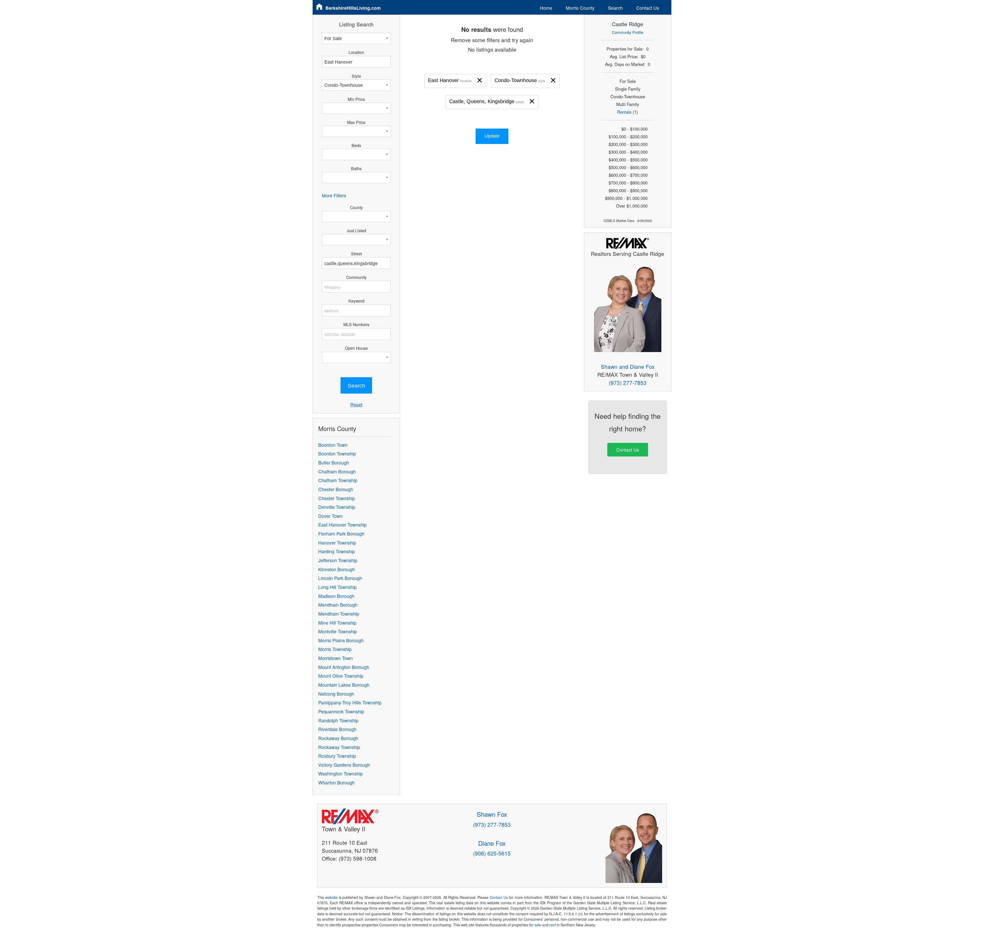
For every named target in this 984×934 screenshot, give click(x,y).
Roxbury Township (337, 756)
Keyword (356, 301)
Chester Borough (335, 489)
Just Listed (356, 230)
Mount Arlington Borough (343, 667)
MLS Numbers (356, 324)
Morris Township (335, 649)
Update (492, 136)
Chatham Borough (337, 471)
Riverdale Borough (337, 729)
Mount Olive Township (340, 676)
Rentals (624, 112)
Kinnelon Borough (336, 569)
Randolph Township (338, 720)
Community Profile (627, 32)
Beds (356, 145)
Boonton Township (337, 453)
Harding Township (336, 551)
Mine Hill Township (337, 622)
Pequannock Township (341, 711)
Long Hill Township (337, 587)
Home (546, 8)
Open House (356, 348)
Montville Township (337, 631)
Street (356, 253)
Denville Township (336, 507)
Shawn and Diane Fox (627, 366)
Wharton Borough (336, 782)
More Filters (334, 195)
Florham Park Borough (341, 533)
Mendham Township (338, 613)
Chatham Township (337, 480)
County (356, 207)
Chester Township (336, 498)
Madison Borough (336, 596)
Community (356, 277)
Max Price (356, 122)
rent (552, 924)
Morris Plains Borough (341, 640)
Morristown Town (335, 658)
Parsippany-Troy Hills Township (350, 702)
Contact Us (647, 8)
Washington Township (340, 773)
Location (356, 52)
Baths (356, 168)
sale (538, 924)
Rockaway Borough (338, 738)
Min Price (356, 99)
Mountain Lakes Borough (344, 685)
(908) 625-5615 (492, 853)
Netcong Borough (336, 693)
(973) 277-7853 (628, 382)
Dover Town (330, 516)
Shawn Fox (492, 814)
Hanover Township (337, 542)
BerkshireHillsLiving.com (353, 8)
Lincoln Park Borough (340, 578)
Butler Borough (333, 462)
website (331, 897)
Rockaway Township (339, 747)
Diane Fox (492, 843)
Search (615, 8)
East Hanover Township (342, 524)
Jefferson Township (337, 560)
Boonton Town (332, 445)
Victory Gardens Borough (344, 765)
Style (356, 76)
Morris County (580, 8)
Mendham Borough (337, 604)
